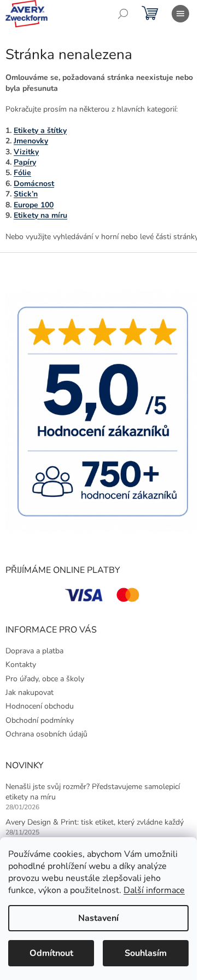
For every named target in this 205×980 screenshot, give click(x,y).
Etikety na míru (40, 215)
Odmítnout (51, 953)
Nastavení (98, 918)
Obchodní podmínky (39, 720)
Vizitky (26, 152)
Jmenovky (31, 141)
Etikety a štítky (40, 130)
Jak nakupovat (29, 692)
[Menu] (180, 14)
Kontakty (20, 664)
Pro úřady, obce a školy (44, 679)
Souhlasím (146, 953)
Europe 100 (34, 205)
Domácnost (34, 183)
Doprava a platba (34, 651)
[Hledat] (123, 14)
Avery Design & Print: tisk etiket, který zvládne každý (94, 822)
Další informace (154, 890)
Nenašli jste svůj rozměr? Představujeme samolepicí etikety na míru (92, 791)
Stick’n (26, 194)
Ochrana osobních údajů (46, 734)
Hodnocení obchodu (39, 706)
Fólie (22, 172)
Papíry (25, 162)
